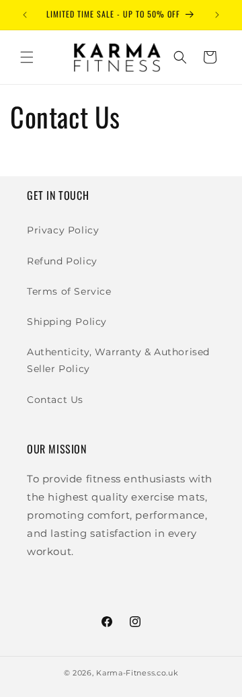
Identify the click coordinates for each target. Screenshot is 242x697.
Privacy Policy (63, 230)
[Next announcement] (217, 15)
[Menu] (27, 57)
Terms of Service (69, 291)
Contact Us (55, 400)
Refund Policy (62, 261)
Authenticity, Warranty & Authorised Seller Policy (118, 360)
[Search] (180, 57)
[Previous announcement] (25, 15)
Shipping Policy (67, 322)
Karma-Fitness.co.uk (137, 672)
